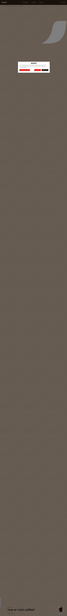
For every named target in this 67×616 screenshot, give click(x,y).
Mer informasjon (24, 67)
